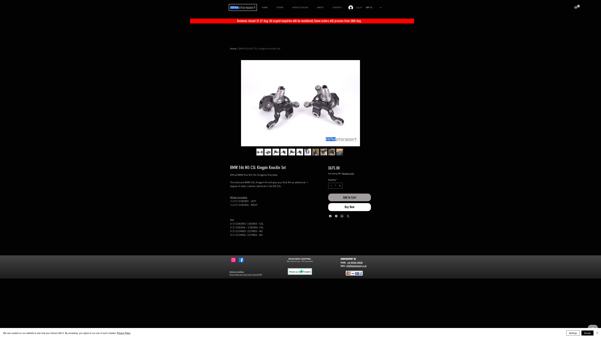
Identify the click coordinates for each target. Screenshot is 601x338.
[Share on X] (348, 216)
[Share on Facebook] (330, 216)
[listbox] (373, 7)
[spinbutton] (335, 185)
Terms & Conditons (236, 271)
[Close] (597, 332)
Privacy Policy (124, 333)
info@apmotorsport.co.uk (356, 266)
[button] (577, 7)
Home (233, 48)
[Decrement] (331, 185)
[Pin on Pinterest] (336, 216)
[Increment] (340, 185)
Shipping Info (348, 173)
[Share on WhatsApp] (342, 216)
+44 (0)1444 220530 (355, 262)
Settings (573, 333)
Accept (587, 333)
